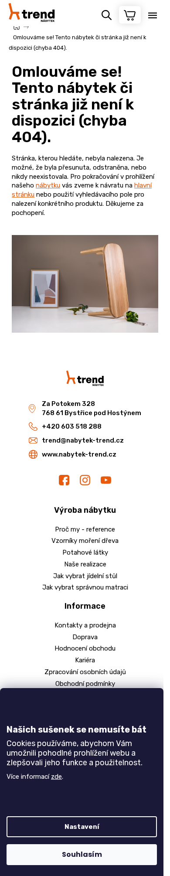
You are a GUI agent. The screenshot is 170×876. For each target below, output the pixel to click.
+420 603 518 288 (72, 426)
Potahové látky (85, 552)
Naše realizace (85, 564)
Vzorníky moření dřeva (85, 541)
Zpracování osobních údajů (85, 672)
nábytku (48, 185)
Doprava (85, 637)
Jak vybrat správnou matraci (85, 587)
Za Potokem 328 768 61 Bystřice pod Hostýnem (91, 408)
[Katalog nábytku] (85, 283)
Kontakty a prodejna (85, 625)
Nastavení (82, 827)
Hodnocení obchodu (85, 648)
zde (56, 777)
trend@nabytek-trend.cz (83, 440)
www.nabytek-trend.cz (79, 454)
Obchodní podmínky (85, 684)
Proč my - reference (85, 529)
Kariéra (85, 660)
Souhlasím (82, 854)
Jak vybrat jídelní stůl (85, 576)
